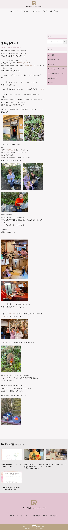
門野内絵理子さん (29, 65)
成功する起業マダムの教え (56, 73)
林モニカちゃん (23, 63)
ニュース (51, 64)
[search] (65, 42)
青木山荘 (10, 47)
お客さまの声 (53, 78)
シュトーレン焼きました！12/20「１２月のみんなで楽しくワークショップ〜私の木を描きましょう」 (34, 466)
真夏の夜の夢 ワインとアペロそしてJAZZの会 (56, 465)
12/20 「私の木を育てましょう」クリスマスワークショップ (11, 465)
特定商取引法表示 (40, 526)
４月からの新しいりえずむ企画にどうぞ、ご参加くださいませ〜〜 (11, 488)
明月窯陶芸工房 (10, 150)
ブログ (14, 47)
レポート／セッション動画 (56, 69)
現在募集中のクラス (55, 59)
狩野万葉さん (12, 314)
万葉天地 (5, 316)
